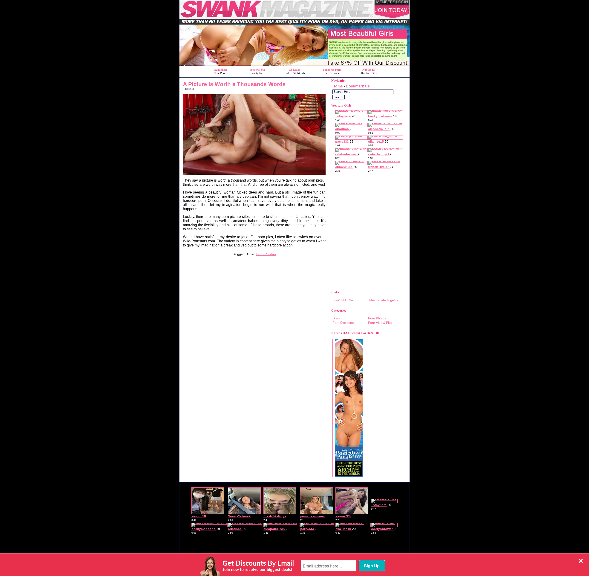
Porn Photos (266, 254)
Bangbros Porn (332, 69)
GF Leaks (294, 69)
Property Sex (257, 69)
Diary (336, 318)
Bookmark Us (358, 86)
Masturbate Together (384, 300)
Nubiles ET (369, 69)
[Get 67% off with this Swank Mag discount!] (294, 64)
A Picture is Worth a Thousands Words (234, 84)
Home (337, 86)
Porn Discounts (343, 322)
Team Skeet (220, 69)
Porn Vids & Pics (380, 322)
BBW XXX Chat (343, 300)
